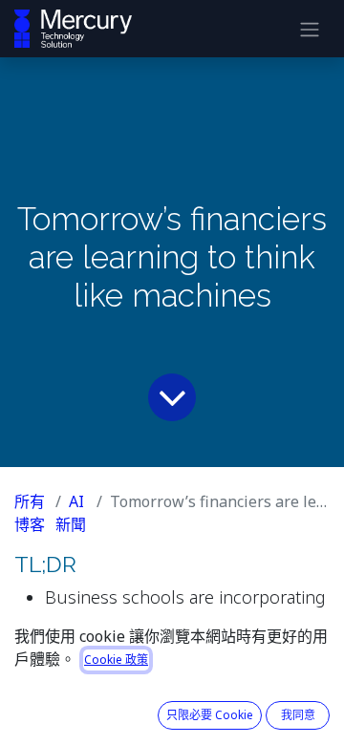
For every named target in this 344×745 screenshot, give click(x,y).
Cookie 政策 (116, 659)
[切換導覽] (310, 29)
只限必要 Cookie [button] (209, 715)
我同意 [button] (298, 715)
